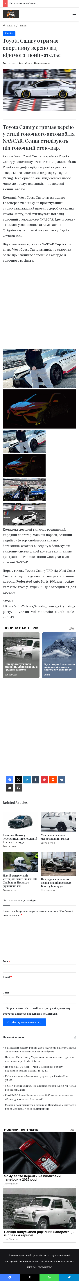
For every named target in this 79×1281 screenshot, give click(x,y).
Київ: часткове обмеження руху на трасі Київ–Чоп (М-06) (43, 3)
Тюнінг (22, 25)
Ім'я (6, 961)
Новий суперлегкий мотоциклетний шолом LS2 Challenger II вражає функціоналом (20, 881)
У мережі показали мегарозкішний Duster (55, 836)
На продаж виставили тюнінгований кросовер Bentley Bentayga (56, 882)
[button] (39, 442)
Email (7, 977)
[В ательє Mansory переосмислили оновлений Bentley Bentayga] (20, 822)
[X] (18, 779)
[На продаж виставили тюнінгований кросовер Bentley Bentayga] (58, 864)
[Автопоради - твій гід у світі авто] (11, 14)
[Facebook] (9, 779)
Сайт (6, 992)
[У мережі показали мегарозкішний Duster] (58, 822)
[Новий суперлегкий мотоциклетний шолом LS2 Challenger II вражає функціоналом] (20, 862)
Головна (10, 25)
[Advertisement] (39, 307)
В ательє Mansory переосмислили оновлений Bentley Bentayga (20, 838)
